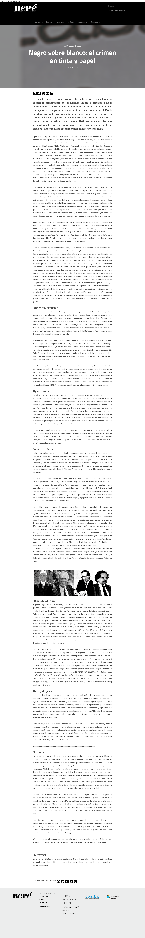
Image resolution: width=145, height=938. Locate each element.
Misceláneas (82, 22)
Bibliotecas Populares (48, 881)
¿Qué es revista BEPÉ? (70, 907)
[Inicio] (26, 8)
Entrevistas (60, 22)
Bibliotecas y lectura (43, 22)
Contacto (66, 910)
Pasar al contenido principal (10, 1)
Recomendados (97, 22)
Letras (71, 22)
